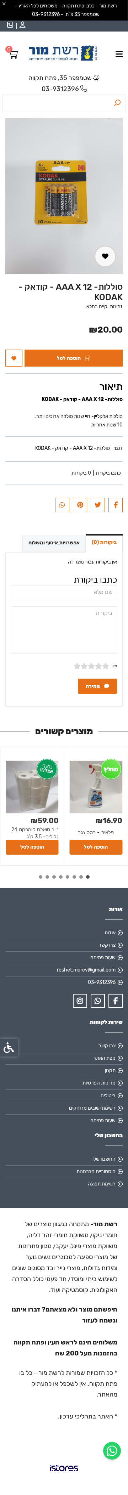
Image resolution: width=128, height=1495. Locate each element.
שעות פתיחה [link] (103, 958)
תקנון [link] (110, 1071)
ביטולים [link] (108, 1096)
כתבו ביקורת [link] (108, 473)
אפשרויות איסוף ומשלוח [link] (54, 543)
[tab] (88, 877)
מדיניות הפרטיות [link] (99, 1083)
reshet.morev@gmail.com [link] (86, 970)
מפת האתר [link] (104, 1058)
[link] (112, 1451)
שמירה (94, 686)
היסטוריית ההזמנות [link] (96, 1171)
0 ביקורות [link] (81, 473)
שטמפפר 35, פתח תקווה (60, 78)
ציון (114, 665)
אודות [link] (110, 933)
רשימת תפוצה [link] (102, 1184)
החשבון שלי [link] (104, 1159)
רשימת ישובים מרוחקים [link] (92, 1108)
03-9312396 (60, 89)
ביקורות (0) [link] (104, 542)
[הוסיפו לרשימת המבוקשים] (105, 256)
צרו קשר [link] (107, 945)
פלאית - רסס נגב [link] (96, 832)
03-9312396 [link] (102, 982)
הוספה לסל (69, 358)
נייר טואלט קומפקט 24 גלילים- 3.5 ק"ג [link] (35, 833)
